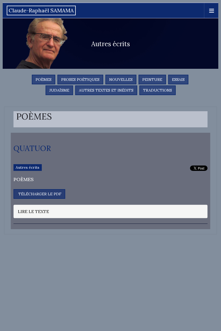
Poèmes (43, 79)
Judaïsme (59, 90)
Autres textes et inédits (106, 90)
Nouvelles (121, 79)
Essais (178, 79)
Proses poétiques (80, 79)
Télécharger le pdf (39, 194)
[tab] (110, 211)
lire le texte (33, 211)
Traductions (157, 90)
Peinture (152, 79)
